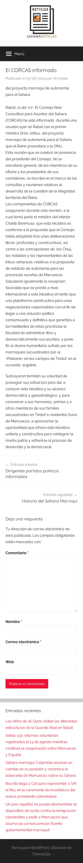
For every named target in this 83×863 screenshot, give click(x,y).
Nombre (14, 621)
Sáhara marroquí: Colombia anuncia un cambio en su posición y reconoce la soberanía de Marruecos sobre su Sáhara (41, 769)
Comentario (17, 553)
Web (10, 662)
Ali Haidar (60, 78)
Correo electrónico (24, 642)
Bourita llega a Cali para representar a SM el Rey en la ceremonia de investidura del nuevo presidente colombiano (41, 790)
